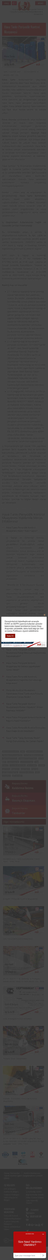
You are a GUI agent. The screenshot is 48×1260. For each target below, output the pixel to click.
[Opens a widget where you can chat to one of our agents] (29, 1244)
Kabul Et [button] (10, 636)
